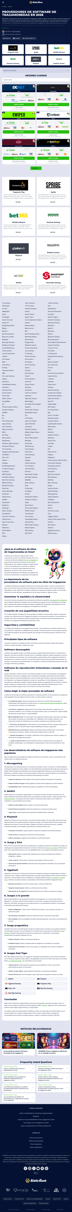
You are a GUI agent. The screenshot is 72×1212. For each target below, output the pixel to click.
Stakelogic (5, 508)
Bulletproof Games (8, 345)
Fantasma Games (8, 370)
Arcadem (50, 314)
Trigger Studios (52, 516)
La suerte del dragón (15, 965)
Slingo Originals (52, 497)
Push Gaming (52, 469)
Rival (26, 485)
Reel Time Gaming (8, 480)
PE (34, 1177)
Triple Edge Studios (31, 519)
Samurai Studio (52, 488)
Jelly (48, 412)
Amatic (27, 311)
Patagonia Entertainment (10, 452)
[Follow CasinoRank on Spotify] (42, 1172)
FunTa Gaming (30, 379)
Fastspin (28, 370)
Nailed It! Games (53, 435)
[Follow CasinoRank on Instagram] (29, 1172)
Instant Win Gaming (31, 410)
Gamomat (28, 390)
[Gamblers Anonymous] (56, 1194)
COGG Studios (7, 351)
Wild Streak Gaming (31, 525)
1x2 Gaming (6, 303)
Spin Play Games (53, 502)
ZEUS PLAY (28, 533)
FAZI (48, 370)
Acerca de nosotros (35, 1142)
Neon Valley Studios (31, 438)
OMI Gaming (29, 446)
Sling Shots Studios (31, 497)
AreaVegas (6, 317)
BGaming (50, 331)
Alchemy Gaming (30, 309)
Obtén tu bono (19, 104)
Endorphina (6, 365)
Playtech (44, 1009)
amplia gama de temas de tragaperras (51, 705)
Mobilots (50, 432)
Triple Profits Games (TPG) (56, 519)
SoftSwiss (50, 500)
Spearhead (6, 502)
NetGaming (6, 441)
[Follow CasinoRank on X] (33, 1172)
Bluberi (49, 334)
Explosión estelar (9, 801)
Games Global (29, 384)
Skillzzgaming (52, 494)
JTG (26, 415)
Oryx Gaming (29, 449)
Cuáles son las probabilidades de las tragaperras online (35, 1124)
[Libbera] (45, 1194)
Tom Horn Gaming (8, 516)
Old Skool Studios (8, 446)
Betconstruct (29, 328)
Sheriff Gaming (52, 491)
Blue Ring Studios (31, 337)
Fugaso (4, 379)
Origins (50, 446)
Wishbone (5, 528)
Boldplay (5, 339)
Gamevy (50, 387)
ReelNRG (28, 480)
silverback (5, 494)
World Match (6, 530)
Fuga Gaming (52, 376)
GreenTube (6, 396)
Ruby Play (5, 488)
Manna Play (51, 427)
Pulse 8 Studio (29, 469)
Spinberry (5, 505)
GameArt (50, 382)
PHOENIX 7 (6, 455)
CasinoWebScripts (8, 348)
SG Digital (28, 491)
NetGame (50, 438)
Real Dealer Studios (31, 474)
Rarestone (51, 471)
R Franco (28, 471)
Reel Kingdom (52, 477)
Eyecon (27, 368)
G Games (50, 379)
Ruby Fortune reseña (18, 161)
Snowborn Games (31, 500)
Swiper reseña (18, 135)
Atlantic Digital (52, 317)
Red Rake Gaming (8, 477)
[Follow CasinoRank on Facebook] (25, 1172)
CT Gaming (28, 354)
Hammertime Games (54, 396)
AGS (48, 306)
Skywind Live (6, 497)
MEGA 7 (50, 429)
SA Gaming (28, 488)
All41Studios (51, 309)
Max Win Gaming (30, 429)
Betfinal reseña (52, 161)
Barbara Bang (29, 325)
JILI (3, 415)
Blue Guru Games (8, 337)
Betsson (5, 331)
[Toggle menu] (3, 2)
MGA (4, 432)
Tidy (48, 514)
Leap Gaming (6, 424)
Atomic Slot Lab (7, 320)
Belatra (4, 328)
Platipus (50, 455)
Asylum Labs (29, 317)
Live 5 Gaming (7, 427)
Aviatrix (27, 323)
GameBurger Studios (9, 384)
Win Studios (51, 525)
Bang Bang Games (8, 325)
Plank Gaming (29, 455)
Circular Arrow (52, 348)
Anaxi (4, 314)
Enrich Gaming (30, 365)
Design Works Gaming (55, 356)
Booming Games (53, 339)
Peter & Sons (51, 452)
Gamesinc (5, 387)
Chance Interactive (31, 348)
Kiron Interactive (8, 421)
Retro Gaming (52, 483)
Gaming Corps (7, 390)
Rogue (49, 485)
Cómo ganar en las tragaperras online (35, 1127)
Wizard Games (30, 528)
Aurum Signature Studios (33, 320)
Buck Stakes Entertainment (56, 342)
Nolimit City (51, 441)
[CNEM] (34, 1194)
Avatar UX (5, 323)
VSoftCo (50, 522)
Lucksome (28, 427)
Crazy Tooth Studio (8, 354)
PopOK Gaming (30, 463)
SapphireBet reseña (53, 107)
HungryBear (6, 401)
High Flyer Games (31, 398)
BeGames (50, 325)
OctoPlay (50, 443)
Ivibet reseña (53, 135)
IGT (3, 404)
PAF (48, 449)
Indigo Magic (51, 404)
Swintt (49, 508)
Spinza (49, 505)
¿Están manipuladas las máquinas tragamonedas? (35, 1117)
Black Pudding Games (32, 334)
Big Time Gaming (8, 334)
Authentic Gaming (53, 320)
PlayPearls (51, 457)
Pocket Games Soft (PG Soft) (57, 460)
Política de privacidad (36, 1145)
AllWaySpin (6, 311)
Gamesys (28, 387)
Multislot (28, 435)
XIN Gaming (29, 530)
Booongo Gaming (8, 342)
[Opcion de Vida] (20, 1194)
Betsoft (50, 328)
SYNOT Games (30, 511)
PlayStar (27, 460)
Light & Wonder (30, 424)
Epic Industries (52, 365)
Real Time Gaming (53, 474)
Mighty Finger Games (32, 432)
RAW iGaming (6, 474)
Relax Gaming (29, 483)
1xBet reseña (18, 107)
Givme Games (7, 393)
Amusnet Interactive (54, 311)
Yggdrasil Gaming (53, 530)
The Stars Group (53, 511)
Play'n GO (5, 457)
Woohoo (50, 528)
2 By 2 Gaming (30, 303)
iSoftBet (5, 412)
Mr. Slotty (5, 435)
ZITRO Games (52, 533)
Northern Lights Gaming (10, 443)
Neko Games (6, 438)
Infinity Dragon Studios (10, 407)
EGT (48, 359)
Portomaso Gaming (54, 463)
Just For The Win (52, 415)
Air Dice (5, 309)
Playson (5, 460)
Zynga (4, 536)
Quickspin (5, 471)
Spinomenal (29, 505)
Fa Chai (49, 368)
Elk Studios (28, 362)
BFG (26, 331)
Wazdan (5, 525)
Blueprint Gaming (53, 337)
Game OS (28, 382)
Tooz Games (29, 516)
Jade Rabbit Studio (31, 412)
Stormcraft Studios (31, 508)
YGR (3, 533)
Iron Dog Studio (52, 410)
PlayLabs (28, 457)
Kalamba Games (52, 418)
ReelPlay (50, 480)
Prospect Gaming (8, 469)
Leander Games (52, 421)
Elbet (4, 362)
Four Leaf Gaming (8, 376)
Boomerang (29, 339)
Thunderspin (29, 514)
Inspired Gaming (8, 410)
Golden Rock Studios (54, 393)
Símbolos (36, 1120)
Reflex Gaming (7, 483)
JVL (3, 418)
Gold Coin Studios (31, 393)
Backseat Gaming (53, 323)
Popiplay (5, 463)
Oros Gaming (6, 449)
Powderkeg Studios (8, 466)
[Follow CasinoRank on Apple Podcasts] (46, 1172)
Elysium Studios (52, 362)
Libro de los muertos (53, 850)
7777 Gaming (29, 306)
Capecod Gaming (53, 345)
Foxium (27, 376)
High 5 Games (7, 398)
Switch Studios (7, 511)
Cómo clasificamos (35, 1151)
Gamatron (5, 382)
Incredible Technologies (33, 404)
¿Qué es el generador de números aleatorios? (36, 1130)
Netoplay (28, 441)
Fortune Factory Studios (55, 373)
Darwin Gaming (30, 356)
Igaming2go (29, 401)
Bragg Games (29, 342)
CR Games (50, 351)
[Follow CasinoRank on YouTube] (38, 1172)
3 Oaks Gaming (52, 303)
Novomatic (28, 443)
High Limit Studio (53, 398)
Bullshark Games (30, 345)
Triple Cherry (6, 519)
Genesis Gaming (53, 390)
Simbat (27, 494)
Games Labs (51, 384)
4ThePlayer (6, 306)
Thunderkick (6, 514)
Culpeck (5, 356)
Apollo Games (29, 314)
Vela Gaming (29, 522)
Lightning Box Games (54, 424)
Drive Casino (29, 359)
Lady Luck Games (31, 421)
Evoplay (5, 368)
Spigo (27, 502)
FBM (3, 373)
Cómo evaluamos (35, 1148)
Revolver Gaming (8, 485)
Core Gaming (29, 351)
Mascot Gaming (7, 429)
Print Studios (29, 466)
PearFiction (28, 452)
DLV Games (6, 359)
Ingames (28, 407)
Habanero (28, 396)
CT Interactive (52, 354)
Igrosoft (50, 401)
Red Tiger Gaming (31, 477)
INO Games (51, 407)
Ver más (34, 168)
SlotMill (4, 500)
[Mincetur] (8, 1194)
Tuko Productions (8, 522)
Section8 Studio (7, 491)
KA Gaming (28, 418)
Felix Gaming (29, 373)
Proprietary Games (53, 466)
